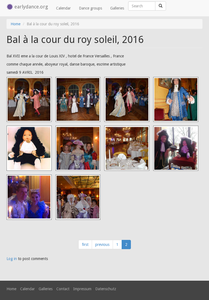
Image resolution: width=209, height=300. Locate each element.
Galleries (117, 8)
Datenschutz (105, 289)
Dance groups (90, 8)
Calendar (63, 8)
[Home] (10, 7)
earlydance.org (31, 7)
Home (15, 24)
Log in (12, 258)
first (85, 244)
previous (102, 244)
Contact (62, 289)
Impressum (82, 289)
